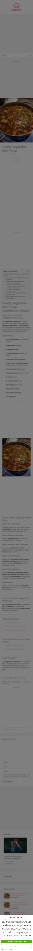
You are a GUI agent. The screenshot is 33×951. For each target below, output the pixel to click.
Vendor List (3, 949)
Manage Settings (16, 946)
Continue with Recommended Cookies (16, 941)
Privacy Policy (10, 949)
